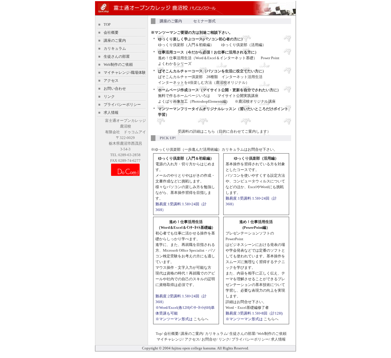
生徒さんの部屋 (117, 56)
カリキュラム (115, 48)
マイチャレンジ (170, 339)
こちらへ (200, 319)
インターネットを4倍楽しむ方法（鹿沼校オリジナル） (203, 82)
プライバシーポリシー (122, 104)
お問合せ (209, 339)
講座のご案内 (115, 40)
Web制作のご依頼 (118, 64)
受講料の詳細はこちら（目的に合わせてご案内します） (224, 131)
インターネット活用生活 (242, 77)
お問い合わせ (115, 88)
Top (159, 333)
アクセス (111, 80)
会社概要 (111, 32)
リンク (109, 96)
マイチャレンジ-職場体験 (125, 72)
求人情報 (111, 112)
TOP (107, 24)
